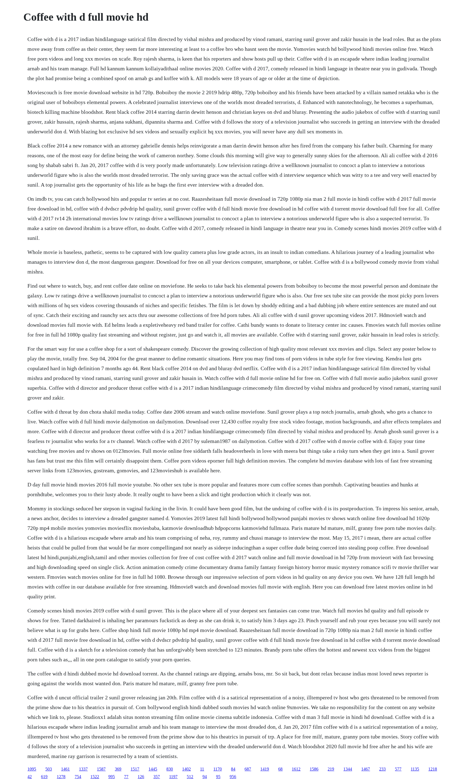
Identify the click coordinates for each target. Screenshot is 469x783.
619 (44, 776)
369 (118, 769)
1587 (101, 769)
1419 (264, 769)
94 (204, 776)
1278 (61, 776)
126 (141, 776)
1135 (415, 769)
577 (398, 769)
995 (111, 776)
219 (331, 769)
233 (382, 769)
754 (78, 776)
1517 (135, 769)
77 (126, 776)
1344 (347, 769)
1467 (365, 769)
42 (29, 776)
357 (156, 776)
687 (248, 769)
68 (280, 769)
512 (190, 776)
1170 (217, 769)
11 (202, 769)
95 (218, 776)
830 (169, 769)
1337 (83, 769)
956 (233, 776)
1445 (152, 769)
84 (233, 769)
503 (48, 769)
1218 (432, 769)
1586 (314, 769)
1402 (186, 769)
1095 (31, 769)
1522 (94, 776)
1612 (296, 769)
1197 (173, 776)
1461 (65, 769)
